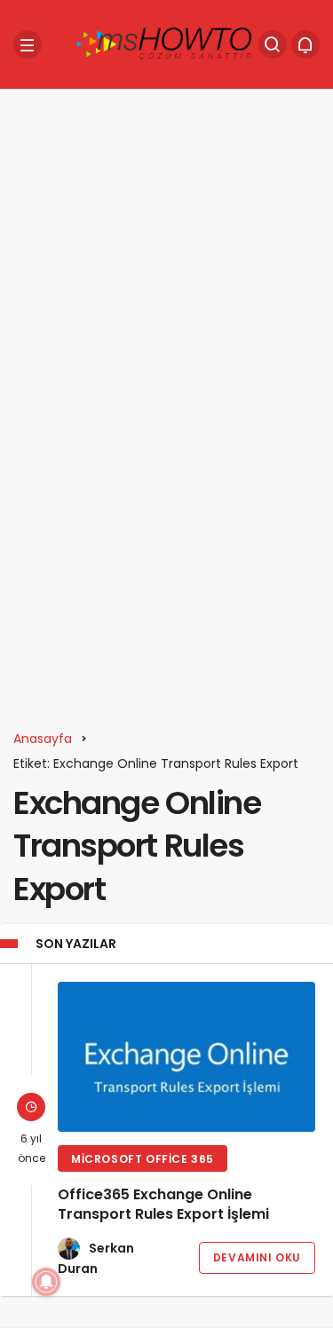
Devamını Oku (257, 1257)
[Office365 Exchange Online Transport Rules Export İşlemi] (186, 1057)
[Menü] (27, 44)
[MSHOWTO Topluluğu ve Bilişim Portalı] (165, 43)
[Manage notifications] (46, 1282)
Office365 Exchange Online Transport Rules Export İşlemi (163, 1204)
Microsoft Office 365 (142, 1158)
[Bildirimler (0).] (305, 44)
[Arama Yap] (272, 44)
